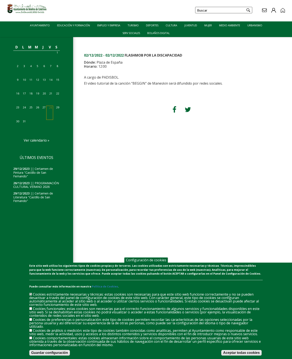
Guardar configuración (49, 353)
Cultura (171, 25)
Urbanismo (254, 25)
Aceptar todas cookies (241, 353)
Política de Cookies (105, 286)
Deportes (152, 25)
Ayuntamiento (40, 25)
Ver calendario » (36, 140)
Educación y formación (73, 25)
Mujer (208, 25)
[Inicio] (27, 13)
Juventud (190, 25)
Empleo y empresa (108, 25)
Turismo (133, 25)
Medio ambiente (229, 25)
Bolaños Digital (158, 33)
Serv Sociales (131, 33)
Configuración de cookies (146, 260)
